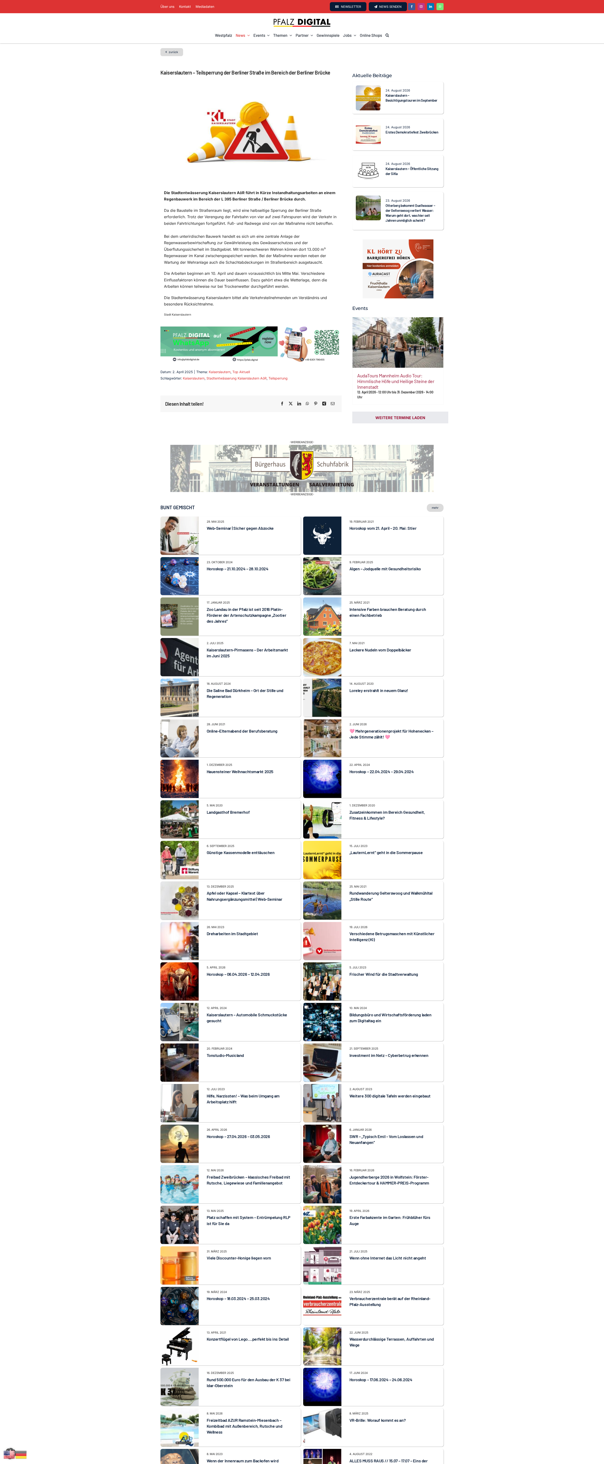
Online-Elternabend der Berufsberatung (242, 731)
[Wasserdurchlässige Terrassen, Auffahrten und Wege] (322, 1330)
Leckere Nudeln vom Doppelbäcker (380, 649)
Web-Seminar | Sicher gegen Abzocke (240, 528)
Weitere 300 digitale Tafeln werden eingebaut (390, 1095)
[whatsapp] (440, 6)
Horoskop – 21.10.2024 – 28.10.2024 (237, 568)
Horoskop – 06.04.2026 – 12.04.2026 (238, 974)
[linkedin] (430, 6)
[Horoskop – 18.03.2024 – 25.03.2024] (179, 1290)
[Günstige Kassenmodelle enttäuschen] (179, 844)
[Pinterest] (315, 403)
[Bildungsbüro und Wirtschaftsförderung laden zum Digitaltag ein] (322, 1006)
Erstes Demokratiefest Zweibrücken (412, 132)
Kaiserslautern (220, 372)
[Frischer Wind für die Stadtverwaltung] (322, 965)
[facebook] (411, 6)
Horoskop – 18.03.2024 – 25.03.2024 (238, 1298)
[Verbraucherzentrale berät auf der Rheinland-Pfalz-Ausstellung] (322, 1290)
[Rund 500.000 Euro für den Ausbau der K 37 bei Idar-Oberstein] (179, 1370)
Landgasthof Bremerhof (228, 812)
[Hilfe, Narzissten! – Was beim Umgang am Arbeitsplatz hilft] (179, 1087)
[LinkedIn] (299, 403)
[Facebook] (282, 403)
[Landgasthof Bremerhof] (179, 803)
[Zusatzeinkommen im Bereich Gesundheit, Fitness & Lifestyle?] (322, 803)
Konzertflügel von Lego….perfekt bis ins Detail (248, 1339)
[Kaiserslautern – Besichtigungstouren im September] (368, 88)
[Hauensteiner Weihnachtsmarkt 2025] (179, 762)
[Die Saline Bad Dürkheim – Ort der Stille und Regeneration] (179, 681)
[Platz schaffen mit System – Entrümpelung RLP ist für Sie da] (179, 1208)
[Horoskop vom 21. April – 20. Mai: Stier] (322, 519)
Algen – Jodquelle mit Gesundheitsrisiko (385, 568)
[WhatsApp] (307, 403)
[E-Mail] (332, 403)
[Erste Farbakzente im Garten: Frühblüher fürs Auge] (322, 1208)
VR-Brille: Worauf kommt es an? (377, 1420)
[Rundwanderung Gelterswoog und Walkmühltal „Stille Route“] (322, 884)
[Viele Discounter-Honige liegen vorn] (179, 1249)
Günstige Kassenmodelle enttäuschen (241, 852)
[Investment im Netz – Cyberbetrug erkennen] (322, 1046)
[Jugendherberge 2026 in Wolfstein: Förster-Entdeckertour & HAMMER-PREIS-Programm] (322, 1168)
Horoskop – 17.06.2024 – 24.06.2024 (380, 1379)
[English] (9, 1454)
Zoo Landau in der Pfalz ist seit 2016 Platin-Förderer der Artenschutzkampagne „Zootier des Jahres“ (246, 615)
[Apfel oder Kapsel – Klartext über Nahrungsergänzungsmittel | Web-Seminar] (179, 884)
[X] (290, 403)
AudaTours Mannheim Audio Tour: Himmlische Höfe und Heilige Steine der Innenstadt (395, 381)
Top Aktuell (241, 372)
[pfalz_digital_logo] (302, 19)
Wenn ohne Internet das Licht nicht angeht (387, 1257)
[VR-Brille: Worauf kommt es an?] (322, 1411)
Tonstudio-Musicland (225, 1055)
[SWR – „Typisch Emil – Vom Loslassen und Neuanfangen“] (322, 1127)
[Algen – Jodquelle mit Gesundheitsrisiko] (322, 560)
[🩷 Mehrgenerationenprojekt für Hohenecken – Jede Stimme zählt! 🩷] (322, 722)
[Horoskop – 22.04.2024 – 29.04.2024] (322, 762)
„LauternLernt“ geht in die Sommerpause (386, 852)
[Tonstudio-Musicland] (179, 1046)
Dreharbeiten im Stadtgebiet (232, 933)
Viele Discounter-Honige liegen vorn (239, 1257)
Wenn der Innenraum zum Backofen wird (243, 1460)
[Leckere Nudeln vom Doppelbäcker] (322, 641)
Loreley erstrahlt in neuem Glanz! (378, 690)
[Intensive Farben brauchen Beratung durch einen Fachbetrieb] (322, 600)
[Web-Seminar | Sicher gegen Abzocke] (179, 519)
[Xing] (324, 403)
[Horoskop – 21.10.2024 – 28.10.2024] (179, 560)
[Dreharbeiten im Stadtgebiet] (179, 925)
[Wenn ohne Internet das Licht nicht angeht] (322, 1249)
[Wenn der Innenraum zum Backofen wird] (179, 1452)
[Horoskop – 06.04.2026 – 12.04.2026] (179, 965)
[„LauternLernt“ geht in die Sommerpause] (322, 844)
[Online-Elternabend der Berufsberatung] (179, 722)
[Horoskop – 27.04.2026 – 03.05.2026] (179, 1127)
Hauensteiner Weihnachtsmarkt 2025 (240, 771)
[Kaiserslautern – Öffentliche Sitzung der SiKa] (368, 161)
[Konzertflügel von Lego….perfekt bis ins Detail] (179, 1330)
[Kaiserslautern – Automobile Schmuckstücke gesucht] (179, 1006)
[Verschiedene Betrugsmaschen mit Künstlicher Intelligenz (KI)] (322, 925)
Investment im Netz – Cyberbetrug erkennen (388, 1055)
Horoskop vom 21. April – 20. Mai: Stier (382, 528)
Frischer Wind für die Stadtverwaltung (383, 974)
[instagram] (421, 6)
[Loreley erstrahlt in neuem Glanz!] (322, 681)
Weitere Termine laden (400, 417)
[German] (21, 1454)
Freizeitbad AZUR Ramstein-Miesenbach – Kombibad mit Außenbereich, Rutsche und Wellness (244, 1426)
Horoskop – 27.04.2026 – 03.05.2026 (238, 1136)
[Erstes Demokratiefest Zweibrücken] (368, 125)
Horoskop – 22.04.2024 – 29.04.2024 (381, 771)
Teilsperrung (278, 378)
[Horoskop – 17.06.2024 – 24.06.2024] (322, 1370)
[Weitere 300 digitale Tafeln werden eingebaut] (322, 1087)
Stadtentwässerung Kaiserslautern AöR (236, 378)
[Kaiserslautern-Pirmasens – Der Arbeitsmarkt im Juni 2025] (179, 641)
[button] (387, 35)
